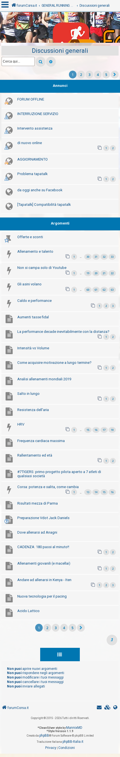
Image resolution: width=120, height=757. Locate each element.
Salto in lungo (28, 393)
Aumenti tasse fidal (33, 317)
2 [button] (81, 74)
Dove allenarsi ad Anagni (37, 532)
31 (96, 257)
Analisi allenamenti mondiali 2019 (44, 379)
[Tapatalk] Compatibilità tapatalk (44, 204)
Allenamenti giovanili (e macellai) (43, 563)
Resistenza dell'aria (33, 410)
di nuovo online (29, 143)
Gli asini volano (29, 284)
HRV (20, 424)
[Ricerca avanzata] (51, 62)
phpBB (44, 735)
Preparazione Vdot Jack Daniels (43, 518)
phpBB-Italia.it (73, 742)
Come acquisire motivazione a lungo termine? (54, 362)
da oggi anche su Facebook (40, 190)
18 (112, 430)
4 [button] (98, 74)
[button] (115, 74)
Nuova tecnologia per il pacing (42, 596)
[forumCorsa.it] (60, 28)
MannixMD (74, 728)
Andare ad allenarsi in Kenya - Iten (44, 580)
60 (88, 290)
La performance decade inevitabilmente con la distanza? (63, 331)
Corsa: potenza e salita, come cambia (48, 487)
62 (104, 290)
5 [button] (106, 74)
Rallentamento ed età (34, 455)
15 (88, 430)
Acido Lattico (28, 611)
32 (104, 257)
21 (104, 273)
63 (112, 290)
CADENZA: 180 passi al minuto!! (43, 547)
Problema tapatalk (32, 174)
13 (88, 492)
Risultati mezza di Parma (37, 503)
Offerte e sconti (30, 237)
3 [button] (89, 74)
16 (96, 430)
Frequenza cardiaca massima (41, 441)
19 (88, 273)
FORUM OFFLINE (30, 99)
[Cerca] (40, 62)
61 (96, 290)
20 (96, 273)
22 (112, 273)
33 (112, 257)
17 (104, 430)
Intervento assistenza (34, 128)
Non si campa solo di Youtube (41, 268)
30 (88, 257)
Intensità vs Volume (33, 348)
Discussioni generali (60, 50)
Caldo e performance (34, 300)
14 (96, 492)
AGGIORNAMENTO (32, 159)
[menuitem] (107, 708)
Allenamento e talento (35, 251)
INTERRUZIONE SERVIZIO (37, 114)
